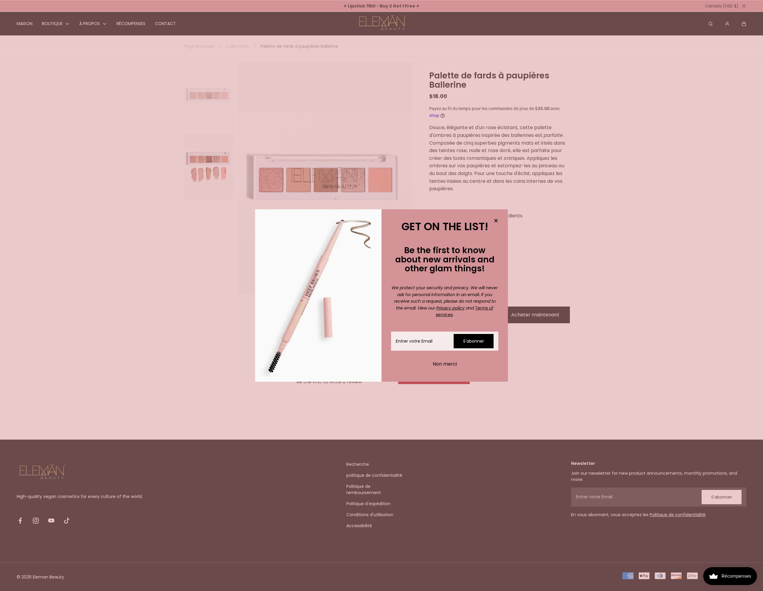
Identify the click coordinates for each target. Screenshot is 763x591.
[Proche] (496, 221)
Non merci (445, 364)
